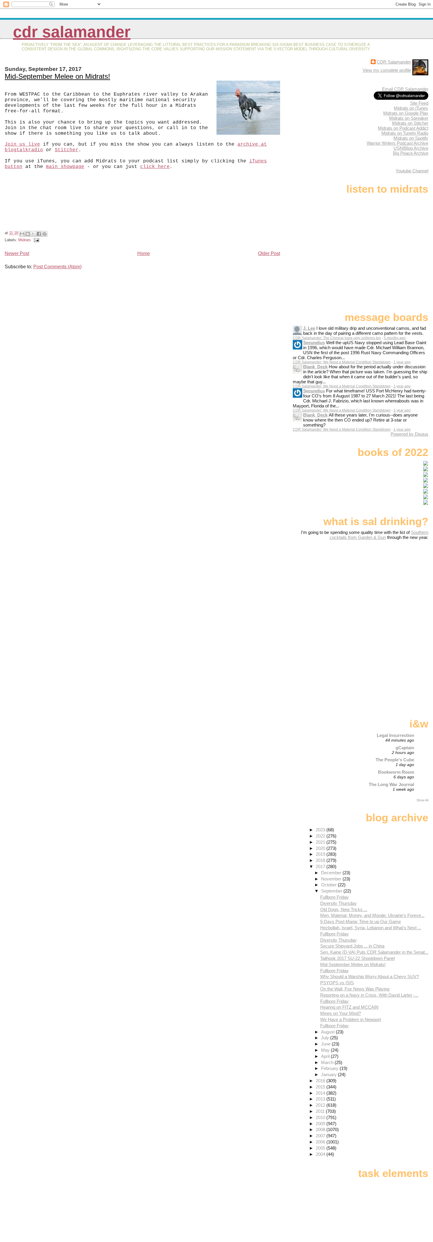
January (329, 1074)
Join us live (22, 144)
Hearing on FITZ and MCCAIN (349, 1007)
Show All (422, 800)
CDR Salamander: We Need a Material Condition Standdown (342, 362)
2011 (321, 1111)
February (330, 1068)
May (326, 1050)
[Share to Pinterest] (44, 234)
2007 (321, 1135)
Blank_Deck (315, 366)
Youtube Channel (412, 170)
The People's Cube (395, 759)
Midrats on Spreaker (408, 118)
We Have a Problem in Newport (350, 1019)
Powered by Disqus (409, 434)
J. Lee (309, 328)
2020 (321, 848)
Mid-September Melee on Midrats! (57, 76)
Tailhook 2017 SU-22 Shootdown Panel (357, 958)
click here (155, 166)
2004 (321, 1154)
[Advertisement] (391, 586)
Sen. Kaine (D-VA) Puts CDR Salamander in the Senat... (374, 952)
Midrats (24, 240)
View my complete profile (387, 70)
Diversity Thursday (338, 903)
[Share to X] (33, 234)
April (326, 1056)
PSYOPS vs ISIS (337, 982)
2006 (321, 1141)
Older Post (269, 253)
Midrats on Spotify (411, 138)
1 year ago (402, 362)
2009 (321, 1123)
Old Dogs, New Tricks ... (343, 909)
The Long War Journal (391, 784)
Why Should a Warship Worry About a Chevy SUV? (369, 976)
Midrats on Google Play (405, 113)
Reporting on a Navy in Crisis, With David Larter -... (369, 995)
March (328, 1062)
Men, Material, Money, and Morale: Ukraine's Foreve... (372, 915)
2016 (321, 1080)
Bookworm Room (396, 772)
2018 (321, 860)
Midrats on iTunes (411, 108)
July (325, 1037)
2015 (321, 1086)
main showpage (65, 166)
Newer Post (17, 253)
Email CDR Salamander (405, 88)
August (328, 1031)
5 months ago (395, 338)
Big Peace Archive (410, 153)
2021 (321, 842)
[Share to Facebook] (39, 234)
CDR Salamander (71, 32)
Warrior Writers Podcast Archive (397, 143)
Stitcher (66, 150)
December (332, 872)
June (326, 1043)
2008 (321, 1129)
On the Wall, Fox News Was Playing (354, 988)
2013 (321, 1098)
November (332, 878)
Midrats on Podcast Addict (403, 128)
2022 (321, 835)
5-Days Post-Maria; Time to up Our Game (360, 921)
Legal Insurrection (395, 735)
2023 (321, 829)
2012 (321, 1105)
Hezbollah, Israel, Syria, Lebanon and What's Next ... (370, 927)
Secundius (314, 342)
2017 (321, 866)
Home (143, 253)
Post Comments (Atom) (57, 266)
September (332, 890)
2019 (321, 854)
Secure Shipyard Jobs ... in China (352, 945)
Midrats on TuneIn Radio (404, 133)
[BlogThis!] (28, 234)
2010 (321, 1117)
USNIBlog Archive (411, 148)
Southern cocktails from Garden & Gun (379, 535)
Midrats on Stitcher (410, 123)
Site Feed (419, 103)
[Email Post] (35, 240)
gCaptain (405, 747)
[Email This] (22, 234)
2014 (321, 1093)
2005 (321, 1148)
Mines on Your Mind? (340, 1013)
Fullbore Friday (334, 897)
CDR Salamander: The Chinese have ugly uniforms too (337, 338)
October (329, 884)
